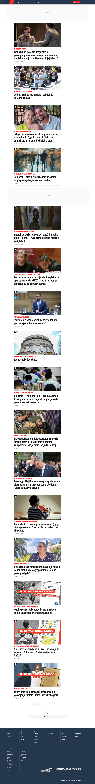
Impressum (23, 751)
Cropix (8, 770)
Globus (8, 755)
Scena (58, 2)
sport (22, 731)
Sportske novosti (10, 754)
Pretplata (76, 2)
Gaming (35, 742)
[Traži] (93, 2)
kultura (63, 731)
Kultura (44, 2)
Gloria (8, 761)
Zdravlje (35, 736)
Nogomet (22, 735)
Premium (33, 2)
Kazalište (63, 739)
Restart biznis (50, 733)
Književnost (64, 736)
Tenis (22, 738)
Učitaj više (36, 705)
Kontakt (22, 760)
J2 (39, 2)
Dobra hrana (9, 760)
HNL (21, 733)
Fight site (22, 739)
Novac (51, 2)
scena (77, 731)
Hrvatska (8, 733)
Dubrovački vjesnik (10, 764)
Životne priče (36, 740)
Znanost (35, 735)
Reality (76, 736)
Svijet (8, 735)
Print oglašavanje (23, 758)
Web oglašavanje (23, 757)
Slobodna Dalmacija (10, 752)
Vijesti (19, 2)
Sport (26, 2)
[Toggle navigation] (1, 2)
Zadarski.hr (9, 767)
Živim (8, 766)
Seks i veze (36, 738)
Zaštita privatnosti (24, 754)
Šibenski (8, 769)
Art (62, 733)
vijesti (8, 731)
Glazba (63, 738)
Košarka (22, 736)
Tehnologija (36, 733)
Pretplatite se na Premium (68, 768)
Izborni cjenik (23, 755)
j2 (34, 731)
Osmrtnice (67, 2)
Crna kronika (9, 736)
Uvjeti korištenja (23, 752)
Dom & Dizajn (9, 758)
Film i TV (63, 735)
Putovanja (36, 739)
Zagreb (8, 738)
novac (49, 731)
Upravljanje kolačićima (24, 761)
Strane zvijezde (77, 735)
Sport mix (22, 740)
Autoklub (8, 757)
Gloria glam (9, 763)
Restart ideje (50, 735)
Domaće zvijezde (78, 733)
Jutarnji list (9, 751)
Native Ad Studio (10, 772)
